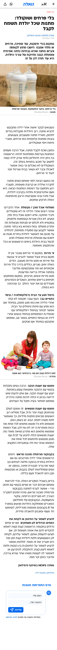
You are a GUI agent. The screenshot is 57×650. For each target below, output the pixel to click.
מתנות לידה (40, 573)
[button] (44, 4)
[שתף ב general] (5, 4)
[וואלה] (28, 4)
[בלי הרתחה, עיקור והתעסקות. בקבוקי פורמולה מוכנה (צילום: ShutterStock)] (28, 89)
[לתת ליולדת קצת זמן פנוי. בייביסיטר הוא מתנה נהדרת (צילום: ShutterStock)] (28, 354)
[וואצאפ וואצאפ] (11, 4)
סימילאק (50, 573)
